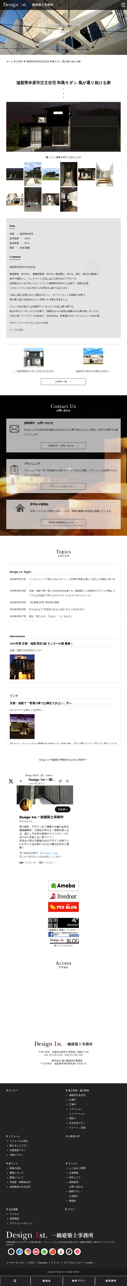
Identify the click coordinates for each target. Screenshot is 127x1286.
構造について (16, 1177)
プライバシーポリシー (21, 1223)
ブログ (70, 1209)
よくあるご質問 (77, 1168)
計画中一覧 (63, 381)
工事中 (72, 1104)
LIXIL (31, 1262)
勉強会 (46, 1281)
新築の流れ (15, 1168)
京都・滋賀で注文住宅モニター (26, 650)
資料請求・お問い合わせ (63, 445)
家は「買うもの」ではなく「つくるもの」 (51, 616)
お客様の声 (74, 1136)
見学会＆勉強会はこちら (63, 522)
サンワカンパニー (73, 1262)
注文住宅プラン (77, 1123)
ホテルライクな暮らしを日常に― (27, 710)
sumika (89, 1262)
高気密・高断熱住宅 (20, 1182)
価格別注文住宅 (77, 1095)
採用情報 (14, 1218)
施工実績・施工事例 (78, 1090)
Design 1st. (29, 430)
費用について (16, 1173)
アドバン (56, 1262)
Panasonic (43, 1262)
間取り (72, 1118)
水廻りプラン (16, 1155)
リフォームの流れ (19, 1141)
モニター (13, 1090)
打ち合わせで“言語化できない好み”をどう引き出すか (56, 609)
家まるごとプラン (19, 1145)
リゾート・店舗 (77, 1127)
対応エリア (75, 1177)
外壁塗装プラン (18, 1150)
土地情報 (73, 1173)
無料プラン (79, 1281)
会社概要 (13, 1209)
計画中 (19, 61)
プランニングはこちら (63, 486)
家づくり (13, 1163)
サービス (72, 1163)
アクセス (14, 1214)
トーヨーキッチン (15, 1262)
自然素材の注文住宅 (20, 1187)
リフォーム (14, 1136)
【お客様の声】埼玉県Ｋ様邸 (44, 602)
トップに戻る (16, 330)
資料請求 (111, 1281)
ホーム (9, 61)
